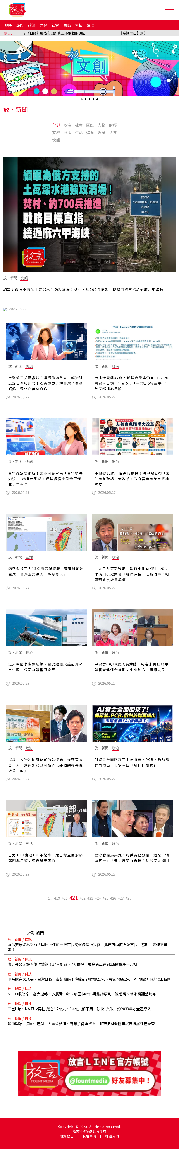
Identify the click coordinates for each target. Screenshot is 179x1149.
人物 (101, 125)
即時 (8, 25)
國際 (67, 25)
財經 (43, 25)
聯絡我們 (112, 1136)
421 (73, 897)
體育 (90, 132)
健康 (67, 132)
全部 (56, 125)
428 (128, 898)
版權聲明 (89, 1136)
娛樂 (101, 132)
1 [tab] (82, 101)
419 (57, 898)
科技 (79, 25)
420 (65, 898)
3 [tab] (90, 101)
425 (105, 898)
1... (50, 898)
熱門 (20, 25)
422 (83, 898)
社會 (55, 25)
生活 (90, 25)
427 (121, 898)
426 (113, 898)
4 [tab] (94, 101)
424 (98, 898)
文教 (56, 132)
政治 (31, 25)
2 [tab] (86, 101)
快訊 (56, 140)
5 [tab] (97, 101)
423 (90, 898)
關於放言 (67, 1136)
